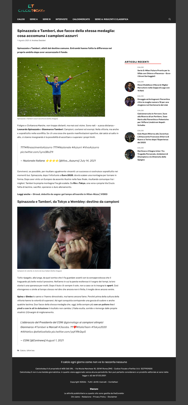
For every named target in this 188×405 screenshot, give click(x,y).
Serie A (34, 19)
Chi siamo (75, 397)
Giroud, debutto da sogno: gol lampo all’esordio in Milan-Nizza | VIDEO (70, 194)
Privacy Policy (99, 397)
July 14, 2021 (88, 160)
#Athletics (26, 331)
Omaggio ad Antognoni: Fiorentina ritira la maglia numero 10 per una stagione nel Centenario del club (153, 102)
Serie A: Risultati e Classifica (111, 19)
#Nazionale (64, 147)
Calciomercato (81, 19)
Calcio (21, 19)
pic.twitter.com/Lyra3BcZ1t (36, 152)
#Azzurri (77, 147)
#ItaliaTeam (83, 327)
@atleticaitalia (42, 331)
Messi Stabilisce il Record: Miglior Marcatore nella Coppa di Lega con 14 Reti (153, 88)
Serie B (47, 19)
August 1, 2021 (55, 340)
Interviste (62, 19)
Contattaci (113, 382)
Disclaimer (112, 397)
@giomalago (71, 322)
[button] (169, 19)
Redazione (86, 397)
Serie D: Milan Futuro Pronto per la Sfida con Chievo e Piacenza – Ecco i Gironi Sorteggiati (153, 73)
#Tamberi (40, 327)
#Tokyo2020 (99, 327)
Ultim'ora (30, 350)
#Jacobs (63, 327)
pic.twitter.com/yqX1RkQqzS (69, 331)
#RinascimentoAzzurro (38, 147)
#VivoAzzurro (91, 147)
